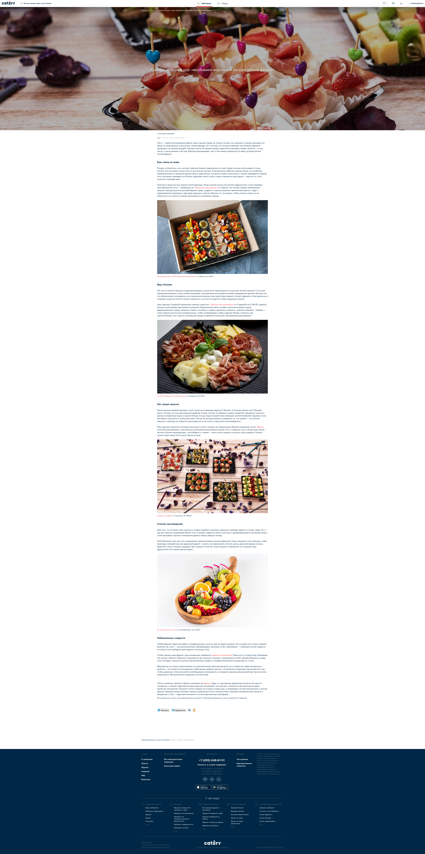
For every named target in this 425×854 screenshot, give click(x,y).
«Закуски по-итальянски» (222, 304)
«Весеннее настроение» (206, 187)
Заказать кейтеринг (266, 808)
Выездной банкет (237, 811)
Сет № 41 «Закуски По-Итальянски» (171, 396)
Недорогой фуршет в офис (212, 813)
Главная (144, 10)
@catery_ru (174, 740)
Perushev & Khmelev (275, 847)
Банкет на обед (237, 818)
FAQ (143, 775)
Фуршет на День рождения (212, 822)
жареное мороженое (222, 655)
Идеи (158, 138)
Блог (152, 10)
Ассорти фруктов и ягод (167, 630)
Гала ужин (149, 821)
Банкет (148, 818)
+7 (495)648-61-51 (212, 760)
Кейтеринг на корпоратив (183, 813)
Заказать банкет (237, 808)
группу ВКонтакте (187, 740)
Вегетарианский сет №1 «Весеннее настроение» (176, 276)
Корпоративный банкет (240, 814)
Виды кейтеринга (152, 808)
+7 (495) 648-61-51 (416, 3)
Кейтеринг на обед (181, 828)
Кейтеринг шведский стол (183, 824)
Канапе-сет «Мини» (165, 516)
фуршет (207, 683)
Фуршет (149, 814)
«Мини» (260, 427)
